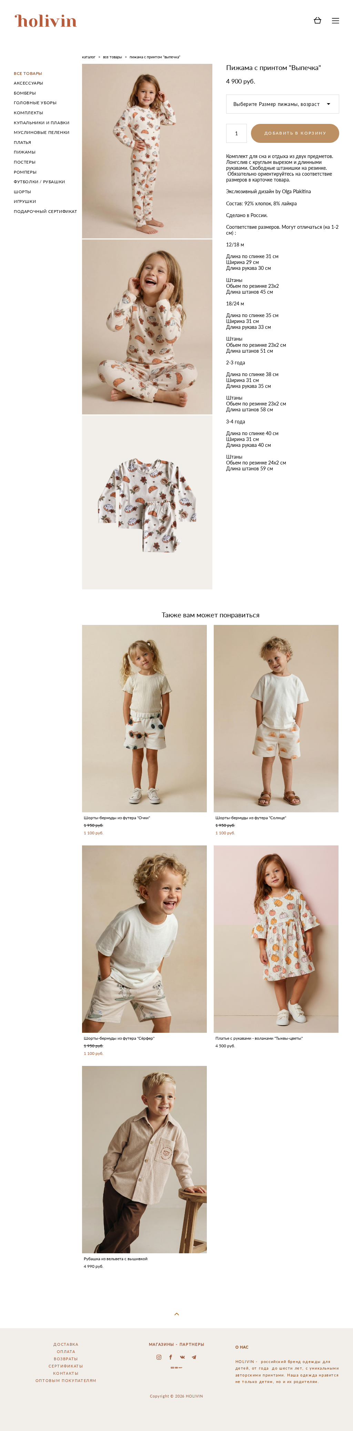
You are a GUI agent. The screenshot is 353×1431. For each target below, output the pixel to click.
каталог (88, 57)
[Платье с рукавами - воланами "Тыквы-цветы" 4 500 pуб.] (276, 939)
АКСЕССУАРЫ (28, 83)
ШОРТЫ (22, 191)
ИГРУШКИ (25, 201)
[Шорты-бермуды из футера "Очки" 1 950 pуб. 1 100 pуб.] (144, 718)
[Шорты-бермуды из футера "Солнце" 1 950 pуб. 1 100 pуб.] (276, 718)
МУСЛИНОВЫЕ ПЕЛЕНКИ (42, 132)
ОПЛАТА (66, 1351)
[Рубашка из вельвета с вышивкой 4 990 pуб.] (144, 1159)
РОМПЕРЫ (25, 172)
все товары (112, 57)
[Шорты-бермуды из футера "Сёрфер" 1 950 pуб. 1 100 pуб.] (144, 939)
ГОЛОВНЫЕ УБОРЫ (35, 102)
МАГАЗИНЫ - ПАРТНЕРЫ (177, 1344)
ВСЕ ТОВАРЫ (28, 73)
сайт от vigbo (176, 1415)
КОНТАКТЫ (66, 1373)
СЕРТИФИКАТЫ (66, 1366)
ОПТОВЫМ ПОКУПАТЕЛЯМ (66, 1380)
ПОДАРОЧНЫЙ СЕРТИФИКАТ (45, 211)
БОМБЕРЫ (25, 93)
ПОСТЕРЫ (25, 162)
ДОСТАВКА (65, 1344)
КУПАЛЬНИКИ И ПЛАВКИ (41, 122)
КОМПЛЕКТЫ (28, 112)
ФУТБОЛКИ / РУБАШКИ (39, 181)
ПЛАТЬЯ (22, 142)
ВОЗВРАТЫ (66, 1358)
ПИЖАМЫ (25, 152)
